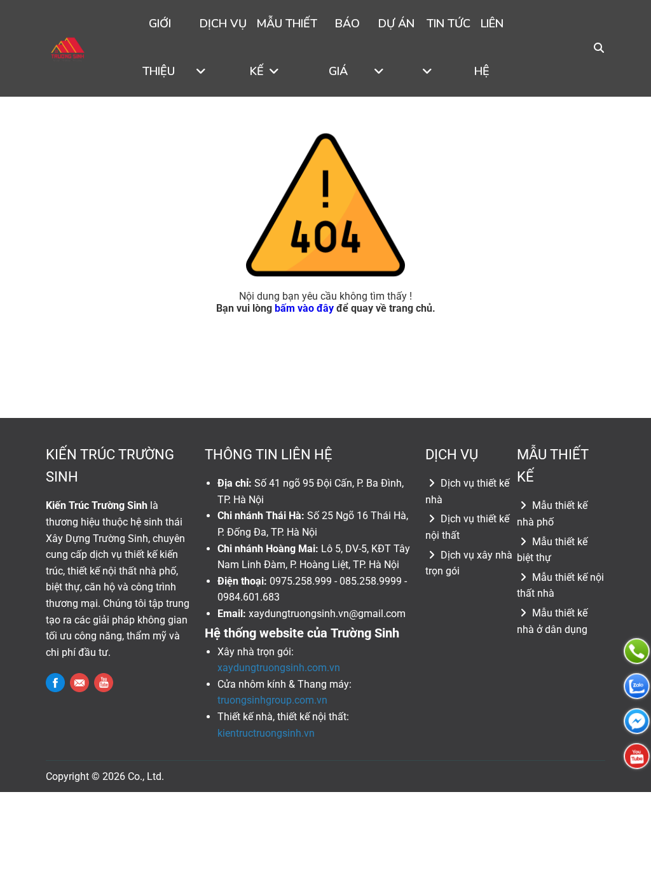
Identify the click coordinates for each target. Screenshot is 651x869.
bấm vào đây (304, 308)
